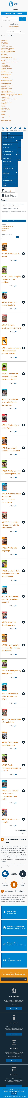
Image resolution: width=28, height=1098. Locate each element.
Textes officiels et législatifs (7, 95)
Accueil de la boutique (6, 115)
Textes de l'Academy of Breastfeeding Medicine (11, 94)
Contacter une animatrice (6, 57)
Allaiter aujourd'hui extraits (7, 85)
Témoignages (4, 103)
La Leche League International (7, 48)
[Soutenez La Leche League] (22, 873)
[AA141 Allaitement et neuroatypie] (23, 425)
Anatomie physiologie (5, 66)
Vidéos (2, 89)
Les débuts (3, 71)
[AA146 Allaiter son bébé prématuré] (23, 302)
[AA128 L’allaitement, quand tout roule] (23, 742)
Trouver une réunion (5, 109)
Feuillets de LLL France (6, 86)
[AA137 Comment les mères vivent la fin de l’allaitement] (23, 522)
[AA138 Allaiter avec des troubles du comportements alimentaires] (23, 493)
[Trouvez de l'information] (14, 884)
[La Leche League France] (14, 4)
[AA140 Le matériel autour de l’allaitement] (23, 448)
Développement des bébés (6, 80)
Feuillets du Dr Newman (6, 88)
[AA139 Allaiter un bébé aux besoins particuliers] (23, 470)
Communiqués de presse (6, 102)
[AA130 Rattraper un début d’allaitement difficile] (23, 693)
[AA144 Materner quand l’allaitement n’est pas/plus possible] (23, 348)
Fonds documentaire (6, 83)
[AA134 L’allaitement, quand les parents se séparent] (23, 596)
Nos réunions (14, 1060)
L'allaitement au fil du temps (7, 79)
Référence (4, 230)
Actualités (3, 63)
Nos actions (14, 1086)
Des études (3, 60)
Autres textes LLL (5, 97)
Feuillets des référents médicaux (8, 92)
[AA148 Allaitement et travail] (23, 253)
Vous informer (4, 56)
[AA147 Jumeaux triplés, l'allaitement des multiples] (23, 276)
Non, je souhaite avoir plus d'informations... (14, 1096)
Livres (2, 117)
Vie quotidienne (4, 77)
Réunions (3, 106)
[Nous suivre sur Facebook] (11, 35)
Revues (2, 119)
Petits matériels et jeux (6, 122)
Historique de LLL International (8, 51)
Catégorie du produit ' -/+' (7, 226)
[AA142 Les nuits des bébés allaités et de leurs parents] (23, 399)
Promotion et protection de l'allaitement (9, 62)
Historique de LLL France (6, 49)
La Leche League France (6, 46)
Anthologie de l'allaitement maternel (9, 99)
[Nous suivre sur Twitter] (13, 35)
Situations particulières (6, 74)
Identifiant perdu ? (14, 28)
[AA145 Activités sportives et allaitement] (23, 325)
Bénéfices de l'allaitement (6, 68)
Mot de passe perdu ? (14, 26)
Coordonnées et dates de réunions (10, 979)
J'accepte (14, 1093)
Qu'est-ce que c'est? (5, 108)
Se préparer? (3, 69)
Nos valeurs (3, 45)
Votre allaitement (5, 65)
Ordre (3, 232)
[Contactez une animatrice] (5, 873)
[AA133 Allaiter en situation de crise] (23, 622)
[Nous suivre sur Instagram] (8, 35)
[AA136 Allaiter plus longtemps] (23, 547)
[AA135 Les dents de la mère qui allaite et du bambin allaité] (23, 570)
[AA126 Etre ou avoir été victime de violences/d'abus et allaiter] (23, 790)
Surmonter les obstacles (6, 75)
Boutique (3, 114)
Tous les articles (4, 82)
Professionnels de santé (6, 120)
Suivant (24, 830)
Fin (25, 830)
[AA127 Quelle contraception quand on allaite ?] (23, 765)
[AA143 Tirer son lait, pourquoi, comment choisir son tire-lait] (23, 373)
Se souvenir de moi (14, 24)
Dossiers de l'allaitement (6, 91)
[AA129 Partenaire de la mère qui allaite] (23, 719)
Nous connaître (4, 42)
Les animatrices (4, 43)
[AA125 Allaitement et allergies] (23, 819)
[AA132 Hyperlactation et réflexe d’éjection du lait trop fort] (23, 645)
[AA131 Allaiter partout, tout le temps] (23, 670)
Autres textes (3, 100)
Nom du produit (5, 228)
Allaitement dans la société (7, 72)
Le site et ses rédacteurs (6, 52)
